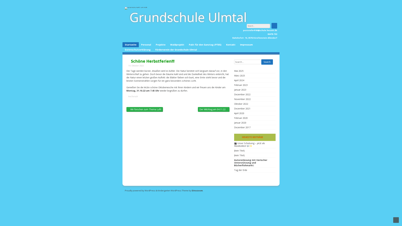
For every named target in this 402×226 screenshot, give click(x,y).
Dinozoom (197, 190)
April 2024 (239, 80)
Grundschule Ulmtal (188, 17)
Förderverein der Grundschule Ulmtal (176, 49)
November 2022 (242, 99)
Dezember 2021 (242, 108)
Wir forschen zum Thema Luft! (145, 109)
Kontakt (230, 44)
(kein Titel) (239, 150)
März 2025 (239, 75)
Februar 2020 (241, 117)
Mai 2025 (239, 70)
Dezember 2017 (242, 127)
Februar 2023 (241, 84)
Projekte (161, 44)
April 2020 (239, 113)
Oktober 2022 (241, 103)
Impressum (246, 44)
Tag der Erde (240, 170)
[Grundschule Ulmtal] (136, 6)
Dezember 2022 (242, 94)
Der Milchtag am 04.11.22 (212, 109)
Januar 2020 (240, 122)
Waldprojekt (177, 44)
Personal (146, 44)
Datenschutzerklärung (138, 49)
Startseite (130, 44)
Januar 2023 (240, 89)
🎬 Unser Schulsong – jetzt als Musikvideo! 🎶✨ (249, 144)
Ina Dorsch (133, 96)
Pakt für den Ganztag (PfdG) (205, 44)
